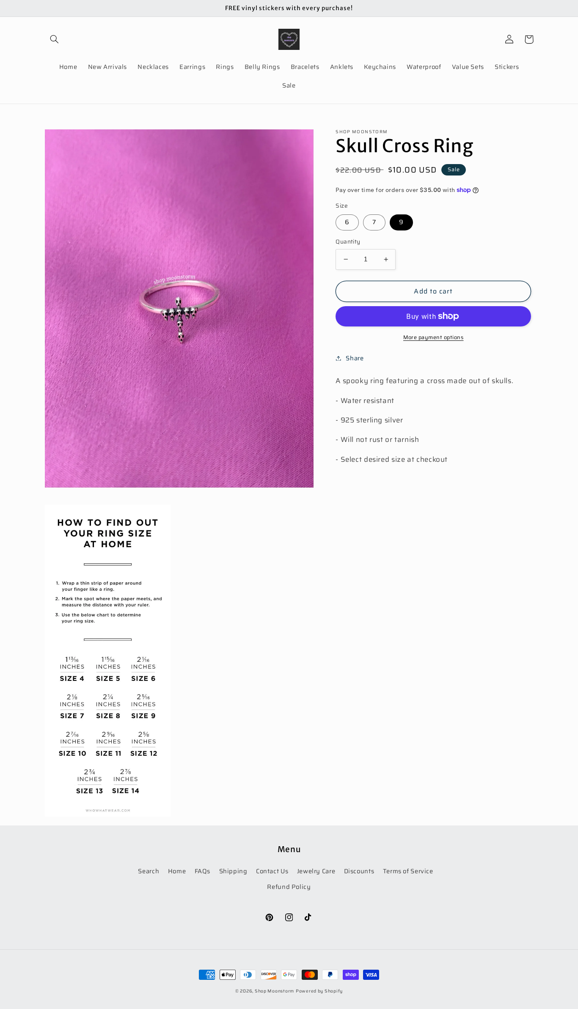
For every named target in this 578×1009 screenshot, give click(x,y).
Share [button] (354, 358)
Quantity (348, 242)
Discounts (359, 871)
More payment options (433, 338)
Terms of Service (408, 871)
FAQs (203, 871)
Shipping (233, 871)
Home (177, 871)
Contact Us (272, 871)
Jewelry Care (316, 871)
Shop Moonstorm (274, 991)
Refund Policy (289, 886)
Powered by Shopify (319, 991)
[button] (54, 39)
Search (148, 871)
